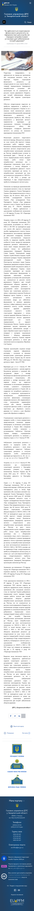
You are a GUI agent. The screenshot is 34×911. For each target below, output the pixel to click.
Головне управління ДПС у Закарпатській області (16, 15)
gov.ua (6, 3)
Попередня (10, 733)
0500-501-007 (17, 834)
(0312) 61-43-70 (15, 827)
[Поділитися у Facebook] (11, 716)
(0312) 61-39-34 (17, 825)
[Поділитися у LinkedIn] (19, 716)
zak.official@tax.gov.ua (17, 847)
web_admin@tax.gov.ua (17, 868)
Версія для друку (19, 726)
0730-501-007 (17, 838)
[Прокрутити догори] (31, 902)
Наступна (25, 733)
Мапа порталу (15, 801)
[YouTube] (19, 890)
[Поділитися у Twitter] (15, 716)
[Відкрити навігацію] (30, 3)
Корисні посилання (17, 894)
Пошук (29, 22)
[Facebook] (15, 890)
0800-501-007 (17, 840)
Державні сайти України (10, 5)
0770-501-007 (17, 836)
